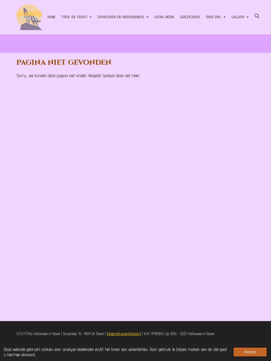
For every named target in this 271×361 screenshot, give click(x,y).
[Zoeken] (257, 16)
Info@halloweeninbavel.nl (124, 333)
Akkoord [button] (250, 351)
